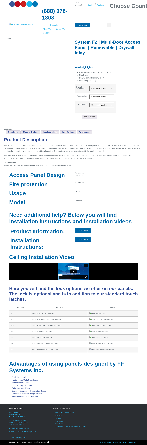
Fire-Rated (59, 421)
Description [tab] (13, 132)
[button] (55, 25)
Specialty (58, 415)
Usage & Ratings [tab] (30, 132)
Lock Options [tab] (68, 132)
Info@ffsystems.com (21, 428)
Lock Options (82, 104)
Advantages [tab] (84, 132)
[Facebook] (12, 4)
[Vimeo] (29, 4)
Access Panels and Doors (64, 413)
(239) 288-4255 (20, 420)
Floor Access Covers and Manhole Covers (70, 427)
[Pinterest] (18, 4)
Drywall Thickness (80, 88)
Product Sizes (82, 96)
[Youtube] (23, 4)
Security (58, 418)
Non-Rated (59, 424)
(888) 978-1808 (22, 422)
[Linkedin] (35, 4)
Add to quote (89, 117)
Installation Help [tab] (50, 132)
